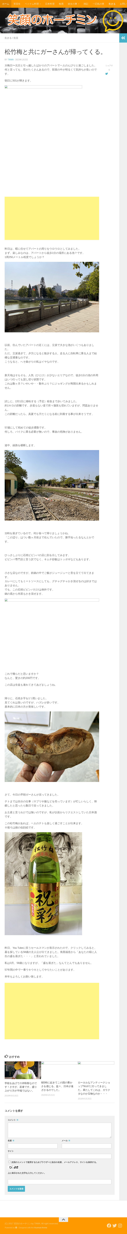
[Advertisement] (52, 218)
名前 (11, 1140)
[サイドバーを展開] (123, 38)
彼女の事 (72, 3)
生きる (112, 3)
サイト (11, 1151)
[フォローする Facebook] (109, 1226)
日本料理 (50, 3)
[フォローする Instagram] (120, 1226)
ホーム (5, 3)
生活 (61, 3)
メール (66, 1140)
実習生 (16, 3)
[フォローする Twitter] (114, 1226)
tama (10, 59)
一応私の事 (98, 3)
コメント (13, 1120)
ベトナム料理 (32, 3)
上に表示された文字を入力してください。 (27, 1173)
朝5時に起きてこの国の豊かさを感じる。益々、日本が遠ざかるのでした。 (57, 1086)
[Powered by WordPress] (16, 1228)
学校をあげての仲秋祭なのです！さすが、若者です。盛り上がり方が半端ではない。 (21, 1087)
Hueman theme (40, 1228)
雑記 (86, 3)
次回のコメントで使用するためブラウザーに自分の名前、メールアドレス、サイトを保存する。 (54, 1162)
